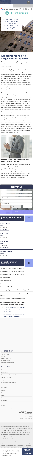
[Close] (31, 450)
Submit (16, 211)
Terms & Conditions (5, 403)
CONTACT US (29, 6)
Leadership (3, 395)
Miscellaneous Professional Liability (14, 307)
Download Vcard (4, 230)
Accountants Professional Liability (14, 314)
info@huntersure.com (9, 362)
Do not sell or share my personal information (11, 408)
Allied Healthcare (8, 312)
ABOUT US (22, 6)
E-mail (2, 225)
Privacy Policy (4, 400)
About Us (3, 392)
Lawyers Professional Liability (12, 316)
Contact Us (3, 397)
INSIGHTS (16, 6)
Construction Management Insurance (14, 310)
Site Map (3, 405)
